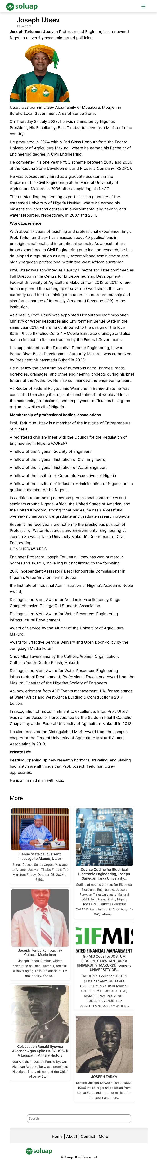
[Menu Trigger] (143, 6)
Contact (88, 1136)
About (71, 1136)
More (103, 1136)
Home (57, 1136)
